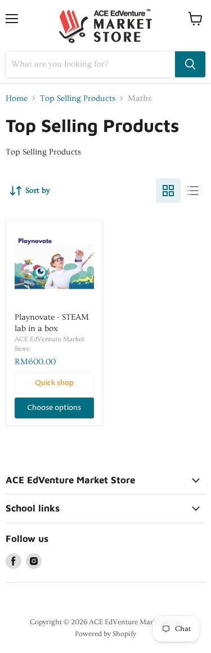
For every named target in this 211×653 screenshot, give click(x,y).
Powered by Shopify (105, 634)
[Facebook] (13, 561)
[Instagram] (34, 561)
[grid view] (168, 190)
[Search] (190, 64)
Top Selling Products (77, 98)
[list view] (193, 190)
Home (17, 98)
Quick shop (54, 383)
